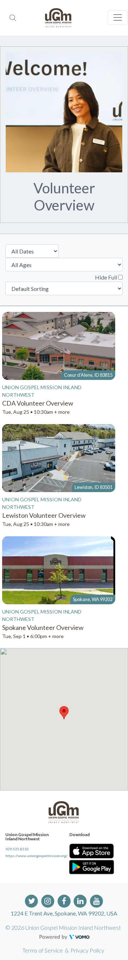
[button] (64, 712)
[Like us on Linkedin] (80, 900)
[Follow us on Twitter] (31, 900)
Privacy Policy (87, 950)
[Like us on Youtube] (96, 900)
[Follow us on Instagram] (47, 900)
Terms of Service (42, 950)
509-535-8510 (17, 849)
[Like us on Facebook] (64, 900)
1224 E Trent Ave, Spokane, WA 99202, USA (64, 913)
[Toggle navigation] (118, 17)
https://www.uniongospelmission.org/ (32, 856)
